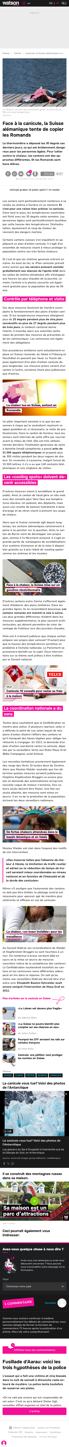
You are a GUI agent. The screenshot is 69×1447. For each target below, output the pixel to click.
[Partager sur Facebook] (8, 173)
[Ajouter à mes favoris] (35, 173)
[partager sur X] (8, 1163)
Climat (17, 53)
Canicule (55, 1075)
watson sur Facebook (48, 1427)
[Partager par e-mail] (20, 173)
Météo (30, 1075)
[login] (3, 1443)
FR (57, 3)
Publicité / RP (15, 1432)
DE (51, 3)
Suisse (6, 53)
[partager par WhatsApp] (12, 1163)
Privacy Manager (48, 1436)
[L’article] (34, 1387)
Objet (6, 1279)
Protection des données (24, 1436)
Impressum (41, 1432)
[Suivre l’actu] (60, 173)
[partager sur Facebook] (4, 1163)
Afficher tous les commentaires (34, 1350)
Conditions (55, 1432)
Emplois (29, 1432)
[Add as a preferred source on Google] (47, 173)
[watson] (11, 3)
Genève (42, 1075)
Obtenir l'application (24, 1427)
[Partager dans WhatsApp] (14, 173)
